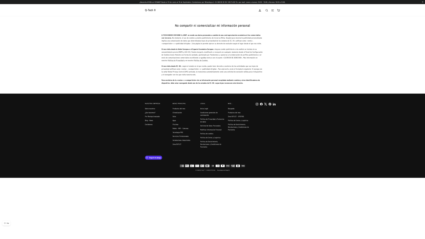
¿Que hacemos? (150, 113)
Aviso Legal (204, 109)
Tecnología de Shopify (223, 170)
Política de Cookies (201, 60)
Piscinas (176, 124)
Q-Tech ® (150, 10)
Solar (174, 116)
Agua (174, 120)
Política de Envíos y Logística (210, 138)
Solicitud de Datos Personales (210, 126)
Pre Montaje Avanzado (152, 116)
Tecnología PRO (178, 132)
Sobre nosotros (150, 109)
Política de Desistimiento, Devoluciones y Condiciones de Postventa (210, 144)
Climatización (177, 113)
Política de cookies (206, 134)
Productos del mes (179, 109)
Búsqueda (231, 109)
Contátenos (149, 124)
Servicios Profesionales (181, 136)
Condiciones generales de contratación (209, 114)
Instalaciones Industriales (181, 140)
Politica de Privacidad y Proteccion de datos (212, 120)
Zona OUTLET (177, 144)
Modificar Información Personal (211, 130)
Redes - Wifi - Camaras (180, 128)
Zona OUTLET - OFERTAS (236, 116)
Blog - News (149, 120)
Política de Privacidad (176, 60)
